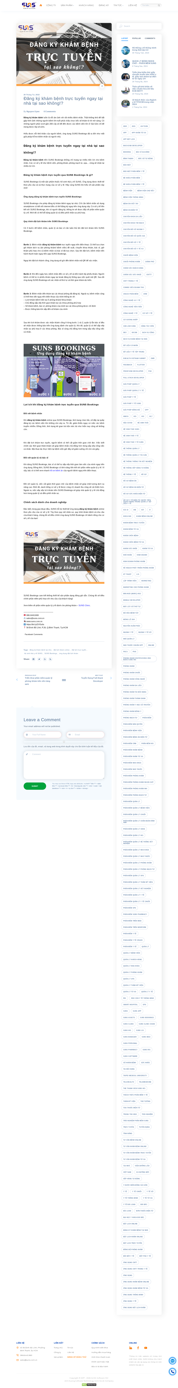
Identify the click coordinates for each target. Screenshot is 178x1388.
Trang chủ (58, 1348)
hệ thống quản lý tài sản (135, 455)
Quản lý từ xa (129, 992)
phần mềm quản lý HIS (133, 835)
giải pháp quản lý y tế (133, 390)
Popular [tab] (136, 38)
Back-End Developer (132, 146)
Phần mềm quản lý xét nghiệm (137, 888)
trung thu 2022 (130, 1114)
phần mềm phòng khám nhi (135, 788)
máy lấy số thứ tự (131, 606)
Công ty (57, 1352)
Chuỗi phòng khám (131, 262)
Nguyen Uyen (33, 111)
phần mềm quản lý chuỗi (134, 814)
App (125, 133)
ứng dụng (127, 1275)
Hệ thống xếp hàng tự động (136, 468)
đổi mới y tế (128, 1256)
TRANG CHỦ (41, 5)
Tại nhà (126, 1166)
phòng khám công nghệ (134, 679)
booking (127, 152)
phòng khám (128, 666)
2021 (133, 126)
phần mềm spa (129, 908)
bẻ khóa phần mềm (131, 178)
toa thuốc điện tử (131, 1108)
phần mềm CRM (129, 743)
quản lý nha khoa (131, 966)
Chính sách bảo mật (100, 1362)
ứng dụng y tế (129, 1301)
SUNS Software (130, 1056)
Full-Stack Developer (133, 378)
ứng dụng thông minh (133, 1295)
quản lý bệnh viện (131, 953)
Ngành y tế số (144, 632)
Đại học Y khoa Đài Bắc (133, 1217)
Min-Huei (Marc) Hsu (132, 594)
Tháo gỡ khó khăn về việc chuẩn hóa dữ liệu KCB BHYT (143, 89)
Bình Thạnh (128, 158)
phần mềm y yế (130, 946)
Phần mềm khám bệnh (133, 750)
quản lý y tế (147, 992)
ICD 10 (125, 510)
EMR (153, 358)
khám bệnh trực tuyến (133, 523)
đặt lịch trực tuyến (79, 650)
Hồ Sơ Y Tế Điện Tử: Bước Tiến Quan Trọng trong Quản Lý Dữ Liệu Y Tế (137, 501)
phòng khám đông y (132, 711)
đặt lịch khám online (62, 650)
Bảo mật (127, 165)
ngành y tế (128, 632)
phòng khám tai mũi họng (134, 692)
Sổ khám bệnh (129, 1063)
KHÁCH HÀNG (86, 5)
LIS (137, 574)
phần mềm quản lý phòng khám (137, 863)
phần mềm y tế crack (133, 940)
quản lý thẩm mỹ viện (133, 985)
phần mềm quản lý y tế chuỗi (136, 901)
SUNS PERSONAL (130, 1043)
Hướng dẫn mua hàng (101, 1352)
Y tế (125, 1191)
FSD (150, 371)
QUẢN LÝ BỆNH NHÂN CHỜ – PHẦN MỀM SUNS (144, 62)
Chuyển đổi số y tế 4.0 (133, 249)
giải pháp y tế (129, 397)
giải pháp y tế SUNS (132, 403)
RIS (124, 998)
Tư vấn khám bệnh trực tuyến (137, 1153)
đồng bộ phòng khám (133, 1249)
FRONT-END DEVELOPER (133, 371)
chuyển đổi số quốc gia (134, 236)
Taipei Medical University (135, 1075)
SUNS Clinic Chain (147, 1024)
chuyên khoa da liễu (132, 216)
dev (125, 332)
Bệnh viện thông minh (133, 197)
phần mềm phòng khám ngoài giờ (138, 782)
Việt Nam (127, 1172)
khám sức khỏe (130, 548)
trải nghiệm (147, 1114)
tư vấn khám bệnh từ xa (134, 1159)
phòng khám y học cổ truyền (136, 705)
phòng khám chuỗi (131, 673)
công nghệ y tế (130, 313)
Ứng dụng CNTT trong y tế (135, 1269)
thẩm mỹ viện (129, 1101)
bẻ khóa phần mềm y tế (133, 184)
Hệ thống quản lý (131, 448)
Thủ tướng (145, 1101)
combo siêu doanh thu (133, 287)
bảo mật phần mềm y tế (134, 171)
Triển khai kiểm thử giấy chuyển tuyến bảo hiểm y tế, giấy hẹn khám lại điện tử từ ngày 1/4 (144, 75)
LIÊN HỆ (132, 5)
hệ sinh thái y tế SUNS (33, 653)
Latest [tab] (124, 38)
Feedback (127, 365)
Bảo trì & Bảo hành (99, 1366)
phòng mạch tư (130, 718)
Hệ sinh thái (142, 423)
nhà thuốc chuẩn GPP (133, 645)
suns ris (147, 1050)
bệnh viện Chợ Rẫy (145, 191)
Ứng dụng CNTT (130, 1262)
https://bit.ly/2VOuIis (35, 624)
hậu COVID (127, 423)
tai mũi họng (129, 1069)
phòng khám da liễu (132, 685)
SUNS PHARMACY (130, 1050)
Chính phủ (149, 262)
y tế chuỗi (137, 1191)
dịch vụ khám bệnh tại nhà (135, 339)
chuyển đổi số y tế (132, 242)
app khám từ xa (139, 133)
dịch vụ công (148, 332)
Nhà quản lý (129, 639)
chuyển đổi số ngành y (133, 229)
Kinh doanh (142, 555)
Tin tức (70, 1348)
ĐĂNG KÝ (104, 5)
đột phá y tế (145, 1256)
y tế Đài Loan (129, 1204)
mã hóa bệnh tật (131, 613)
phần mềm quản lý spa (133, 876)
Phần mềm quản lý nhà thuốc (136, 856)
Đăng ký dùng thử (76, 1357)
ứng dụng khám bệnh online (136, 1282)
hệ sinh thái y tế (131, 436)
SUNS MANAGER (130, 1037)
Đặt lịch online (130, 1224)
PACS (125, 652)
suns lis (140, 1030)
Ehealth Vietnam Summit (134, 358)
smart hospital (130, 1005)
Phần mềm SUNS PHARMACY (135, 914)
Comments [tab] (150, 38)
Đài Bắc (143, 1204)
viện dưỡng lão (142, 1166)
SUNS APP (137, 1011)
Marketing (146, 581)
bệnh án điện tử (130, 210)
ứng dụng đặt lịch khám (68, 653)
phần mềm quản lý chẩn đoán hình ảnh (139, 821)
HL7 (150, 416)
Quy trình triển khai (99, 1348)
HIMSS (126, 416)
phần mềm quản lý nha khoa (136, 850)
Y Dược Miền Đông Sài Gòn (135, 1185)
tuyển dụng (144, 1127)
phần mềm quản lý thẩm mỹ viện (138, 882)
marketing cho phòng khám (136, 587)
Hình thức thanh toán (100, 1357)
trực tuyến (128, 1127)
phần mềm (146, 718)
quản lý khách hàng (132, 959)
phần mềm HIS (147, 743)
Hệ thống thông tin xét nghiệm (137, 461)
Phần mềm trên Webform (134, 927)
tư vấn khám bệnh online (135, 1146)
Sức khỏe (145, 1063)
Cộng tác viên (147, 326)
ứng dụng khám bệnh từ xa (135, 1288)
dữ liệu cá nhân (130, 345)
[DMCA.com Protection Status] (89, 1385)
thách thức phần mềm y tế (135, 1095)
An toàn (144, 126)
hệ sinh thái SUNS (131, 429)
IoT (142, 510)
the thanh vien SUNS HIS (134, 1088)
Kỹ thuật (127, 574)
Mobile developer (131, 600)
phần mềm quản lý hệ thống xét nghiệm (138, 842)
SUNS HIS (127, 1030)
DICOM (134, 332)
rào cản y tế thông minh (142, 998)
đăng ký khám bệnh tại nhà (40, 650)
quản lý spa (128, 979)
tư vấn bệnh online (132, 1140)
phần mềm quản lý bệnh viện (136, 808)
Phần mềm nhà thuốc (132, 769)
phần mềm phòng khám (133, 776)
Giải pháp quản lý (131, 384)
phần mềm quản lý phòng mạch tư (139, 869)
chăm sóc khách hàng (133, 268)
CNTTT (149, 274)
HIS (135, 416)
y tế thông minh (130, 1198)
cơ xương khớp (130, 320)
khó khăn (127, 555)
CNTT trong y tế (130, 281)
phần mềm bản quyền (132, 724)
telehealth (128, 1082)
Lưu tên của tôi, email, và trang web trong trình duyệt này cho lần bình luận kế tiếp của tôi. (64, 746)
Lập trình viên (129, 581)
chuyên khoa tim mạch (133, 223)
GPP (146, 410)
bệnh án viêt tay (130, 204)
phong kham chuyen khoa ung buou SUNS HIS (137, 659)
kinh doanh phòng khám (134, 561)
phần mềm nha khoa (132, 763)
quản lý (145, 946)
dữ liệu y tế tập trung (133, 352)
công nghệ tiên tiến (132, 307)
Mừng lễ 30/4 (129, 619)
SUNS (125, 1011)
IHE (134, 510)
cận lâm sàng (129, 326)
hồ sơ (144, 474)
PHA (134, 652)
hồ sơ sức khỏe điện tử (134, 494)
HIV (142, 416)
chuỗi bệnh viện (130, 255)
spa (144, 1005)
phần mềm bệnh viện (132, 730)
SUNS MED (146, 1037)
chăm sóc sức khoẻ (132, 274)
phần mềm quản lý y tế (133, 895)
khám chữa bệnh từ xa (133, 542)
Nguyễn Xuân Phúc (131, 626)
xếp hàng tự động (131, 1179)
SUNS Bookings (50, 653)
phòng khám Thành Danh (134, 698)
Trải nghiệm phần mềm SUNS (136, 1121)
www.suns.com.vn (34, 621)
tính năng (127, 1133)
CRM (145, 294)
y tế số (150, 1191)
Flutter (141, 365)
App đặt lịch (129, 139)
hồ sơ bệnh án (129, 481)
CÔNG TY (51, 5)
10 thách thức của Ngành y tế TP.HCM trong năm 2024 (144, 102)
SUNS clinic (128, 1024)
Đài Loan (127, 1211)
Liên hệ (70, 1352)
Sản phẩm (58, 1357)
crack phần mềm (130, 294)
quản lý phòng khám (132, 972)
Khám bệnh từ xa (131, 529)
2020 (125, 126)
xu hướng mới (142, 1172)
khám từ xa (147, 548)
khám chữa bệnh (130, 535)
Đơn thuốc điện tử (144, 1211)
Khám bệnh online (144, 516)
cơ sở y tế (147, 313)
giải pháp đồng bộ (131, 410)
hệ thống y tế (129, 474)
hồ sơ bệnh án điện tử (133, 487)
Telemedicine (145, 1082)
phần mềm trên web (132, 921)
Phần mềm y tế (129, 934)
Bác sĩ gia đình (142, 152)
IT (150, 510)
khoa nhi (127, 516)
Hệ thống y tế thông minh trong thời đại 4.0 (144, 49)
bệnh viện (127, 191)
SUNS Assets (129, 1017)
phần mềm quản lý (131, 801)
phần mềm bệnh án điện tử (135, 737)
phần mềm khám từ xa (133, 756)
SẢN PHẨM (67, 5)
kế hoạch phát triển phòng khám (138, 568)
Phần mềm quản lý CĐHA (134, 829)
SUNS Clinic (84, 605)
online (151, 645)
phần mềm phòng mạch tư (135, 795)
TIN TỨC (118, 5)
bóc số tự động (145, 158)
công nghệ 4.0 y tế (131, 300)
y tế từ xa (147, 1198)
